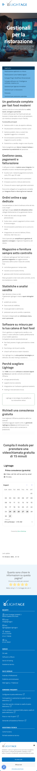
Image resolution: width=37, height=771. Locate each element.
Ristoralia (7, 93)
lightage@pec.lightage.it (10, 628)
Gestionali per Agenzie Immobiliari (15, 86)
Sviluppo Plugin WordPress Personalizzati (17, 78)
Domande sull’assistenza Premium (13, 720)
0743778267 (6, 642)
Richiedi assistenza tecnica (10, 735)
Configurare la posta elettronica (12, 694)
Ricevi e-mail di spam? (9, 716)
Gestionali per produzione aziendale (16, 96)
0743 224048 (6, 633)
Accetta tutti (18, 759)
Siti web (4, 653)
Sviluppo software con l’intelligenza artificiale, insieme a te (16, 82)
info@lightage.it (7, 622)
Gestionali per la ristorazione (13, 90)
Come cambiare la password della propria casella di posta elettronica (18, 711)
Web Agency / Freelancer (10, 683)
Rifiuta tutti (18, 765)
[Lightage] (16, 3)
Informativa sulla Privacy (18, 768)
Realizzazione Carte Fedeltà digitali (15, 75)
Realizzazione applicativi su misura (15, 71)
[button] (34, 745)
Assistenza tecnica (8, 664)
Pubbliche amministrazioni (10, 679)
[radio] (11, 585)
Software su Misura (8, 657)
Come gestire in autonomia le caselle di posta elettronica (16, 699)
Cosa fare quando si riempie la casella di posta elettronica (16, 705)
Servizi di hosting (7, 661)
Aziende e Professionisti (9, 675)
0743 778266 (6, 636)
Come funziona (7, 732)
